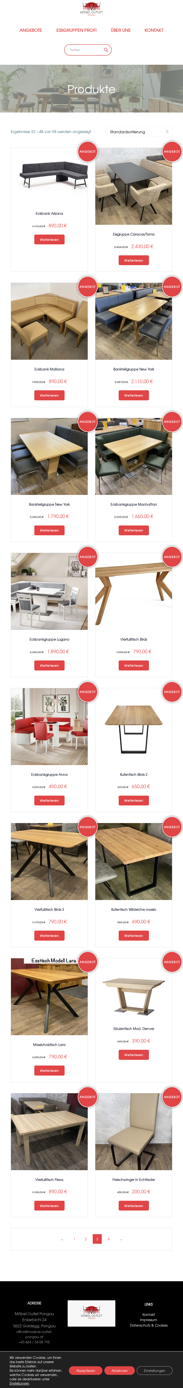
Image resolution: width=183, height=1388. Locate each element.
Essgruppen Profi (76, 30)
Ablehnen (120, 1370)
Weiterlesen (49, 239)
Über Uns (120, 30)
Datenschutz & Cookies (149, 1325)
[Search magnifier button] (106, 50)
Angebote (31, 30)
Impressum (148, 1319)
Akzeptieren (85, 1370)
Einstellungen (19, 1383)
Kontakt (154, 30)
